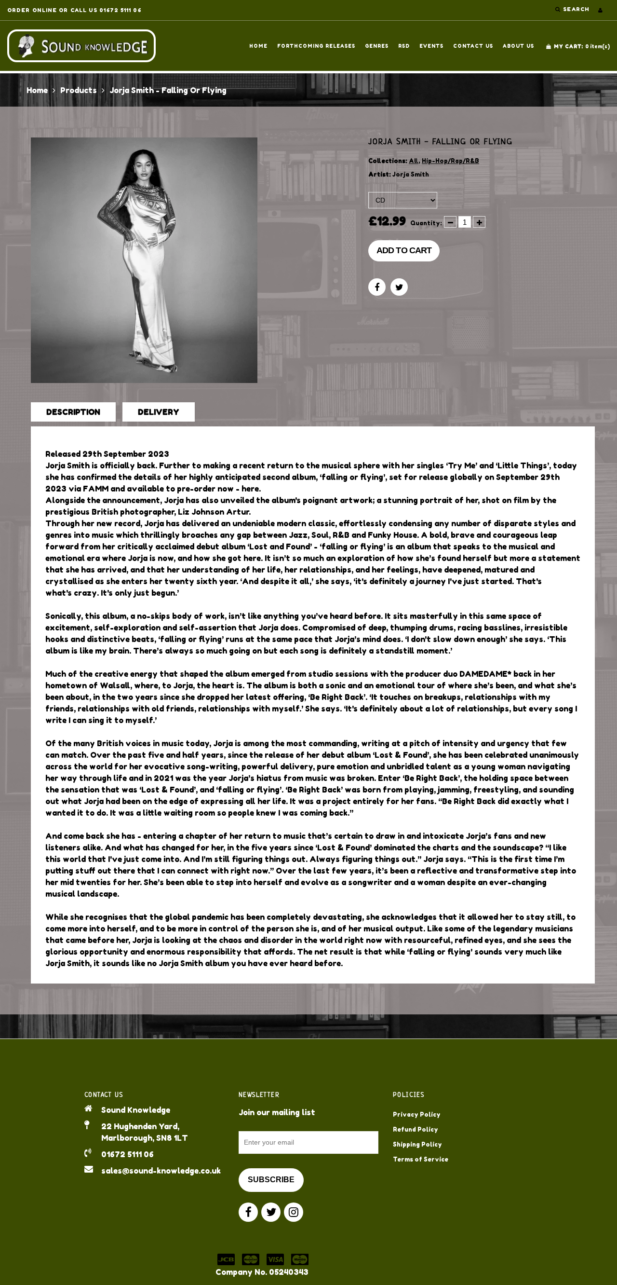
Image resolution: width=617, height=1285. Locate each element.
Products (78, 90)
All (413, 160)
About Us (518, 46)
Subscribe (271, 1180)
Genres (377, 46)
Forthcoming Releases (316, 46)
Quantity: (426, 223)
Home (258, 46)
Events (431, 46)
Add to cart (403, 250)
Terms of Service (420, 1159)
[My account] (600, 10)
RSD (404, 46)
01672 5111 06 (127, 1154)
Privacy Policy (417, 1114)
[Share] (377, 287)
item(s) (582, 46)
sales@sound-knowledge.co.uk (161, 1171)
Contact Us (473, 46)
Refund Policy (415, 1129)
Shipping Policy (417, 1144)
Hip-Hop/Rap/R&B (450, 160)
